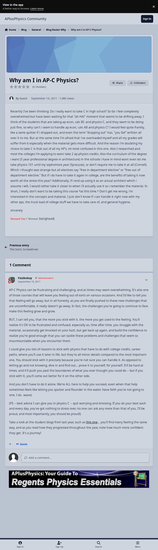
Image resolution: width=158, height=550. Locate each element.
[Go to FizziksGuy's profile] (11, 279)
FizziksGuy (25, 278)
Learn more (7, 6)
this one (91, 422)
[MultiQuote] (10, 444)
